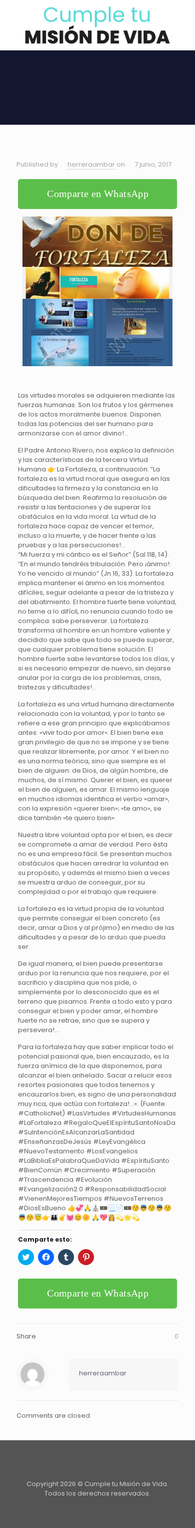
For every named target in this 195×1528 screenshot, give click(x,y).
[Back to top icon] (97, 1461)
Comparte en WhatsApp (97, 193)
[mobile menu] (181, 19)
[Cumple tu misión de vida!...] (97, 25)
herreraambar (91, 164)
